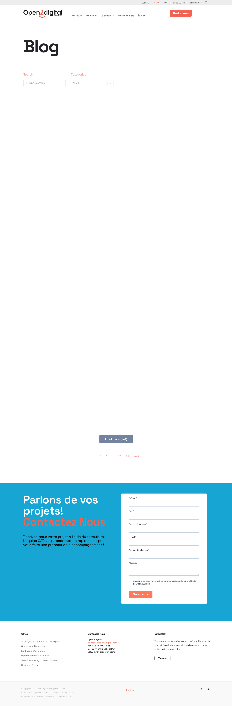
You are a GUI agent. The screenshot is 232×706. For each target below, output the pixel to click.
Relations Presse (30, 665)
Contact (146, 2)
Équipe (142, 15)
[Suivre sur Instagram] (208, 689)
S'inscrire (162, 658)
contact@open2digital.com (102, 642)
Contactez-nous (96, 633)
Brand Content (51, 660)
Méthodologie (126, 15)
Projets (90, 15)
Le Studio (106, 15)
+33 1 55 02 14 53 (178, 2)
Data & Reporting (30, 660)
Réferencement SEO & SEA (35, 655)
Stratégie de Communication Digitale (40, 641)
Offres (75, 15)
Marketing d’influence (33, 651)
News (157, 2)
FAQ (165, 2)
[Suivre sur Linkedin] (200, 689)
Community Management (34, 646)
